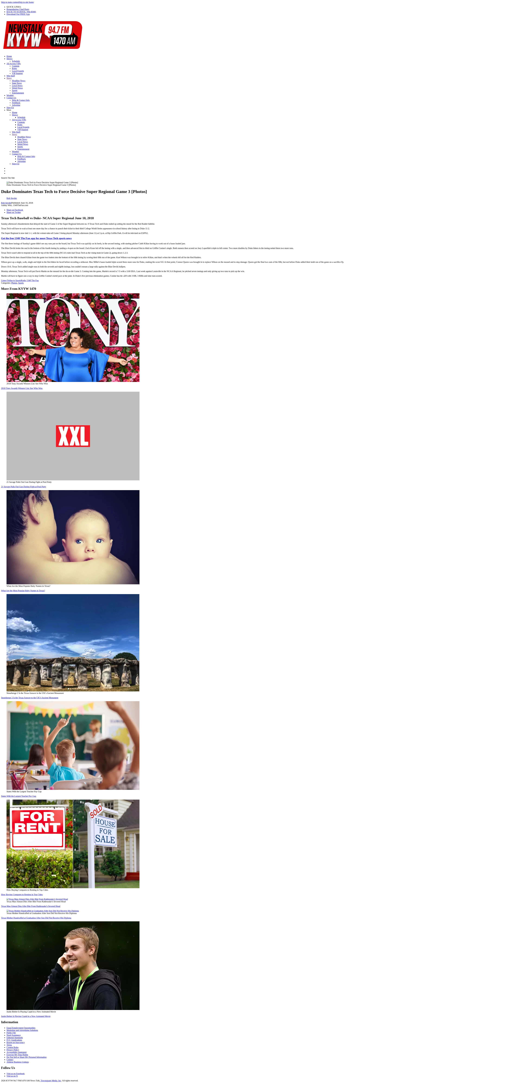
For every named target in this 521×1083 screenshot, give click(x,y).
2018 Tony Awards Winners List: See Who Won (21, 388)
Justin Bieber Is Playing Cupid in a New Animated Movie (25, 1016)
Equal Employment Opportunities (21, 1028)
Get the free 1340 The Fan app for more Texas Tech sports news (36, 238)
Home (9, 56)
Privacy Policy (13, 1050)
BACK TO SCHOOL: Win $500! (21, 12)
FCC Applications (14, 1040)
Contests (15, 66)
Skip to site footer (26, 2)
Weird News (17, 88)
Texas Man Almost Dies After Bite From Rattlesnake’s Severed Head (30, 906)
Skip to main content (10, 2)
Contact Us (11, 98)
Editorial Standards (15, 1037)
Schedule (16, 61)
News (9, 78)
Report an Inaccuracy (16, 1042)
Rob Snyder (6, 203)
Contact (10, 1059)
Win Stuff (11, 76)
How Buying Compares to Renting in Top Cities (22, 894)
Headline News (18, 81)
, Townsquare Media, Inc (50, 1080)
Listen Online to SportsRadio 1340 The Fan (20, 280)
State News (17, 83)
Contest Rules (12, 1047)
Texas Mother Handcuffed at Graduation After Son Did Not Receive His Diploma (36, 918)
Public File (11, 1033)
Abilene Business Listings (18, 1062)
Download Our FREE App (18, 14)
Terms (9, 1045)
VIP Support (17, 73)
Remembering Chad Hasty (18, 9)
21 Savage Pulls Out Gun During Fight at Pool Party (23, 487)
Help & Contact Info (21, 100)
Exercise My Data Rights (17, 1055)
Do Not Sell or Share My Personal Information (27, 1057)
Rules (14, 68)
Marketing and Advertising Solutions (22, 1030)
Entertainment (18, 93)
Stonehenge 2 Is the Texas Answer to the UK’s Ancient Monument (29, 698)
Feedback (16, 103)
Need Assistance (14, 1035)
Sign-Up (10, 107)
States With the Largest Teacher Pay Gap (18, 796)
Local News (17, 85)
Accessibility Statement (16, 1052)
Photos (14, 283)
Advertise (16, 105)
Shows (9, 59)
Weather (10, 95)
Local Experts (18, 71)
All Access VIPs (14, 63)
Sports (14, 90)
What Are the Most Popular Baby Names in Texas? (23, 590)
